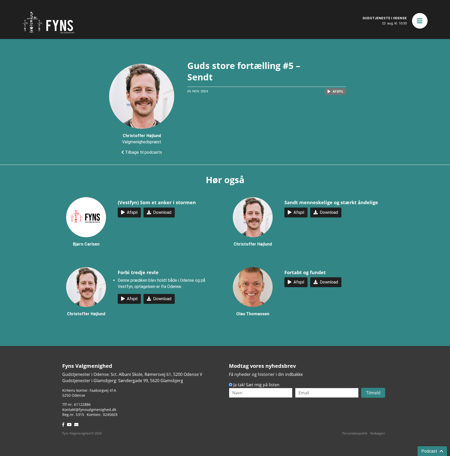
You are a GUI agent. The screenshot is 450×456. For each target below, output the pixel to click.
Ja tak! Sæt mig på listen (256, 385)
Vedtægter (377, 433)
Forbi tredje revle (138, 272)
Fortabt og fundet (305, 272)
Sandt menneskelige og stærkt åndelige (331, 202)
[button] (420, 21)
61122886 (82, 404)
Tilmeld (373, 393)
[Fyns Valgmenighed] (48, 22)
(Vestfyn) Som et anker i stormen (157, 202)
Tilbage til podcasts (143, 152)
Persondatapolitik (354, 433)
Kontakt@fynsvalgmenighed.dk (89, 409)
